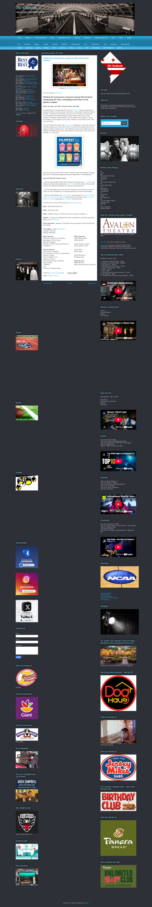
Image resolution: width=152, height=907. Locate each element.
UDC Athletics (105, 599)
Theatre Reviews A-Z (101, 38)
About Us (28, 38)
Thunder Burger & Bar (30, 82)
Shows (71, 48)
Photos (46, 48)
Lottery (52, 38)
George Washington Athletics (109, 598)
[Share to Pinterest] (76, 273)
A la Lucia (28, 97)
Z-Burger (29, 102)
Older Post (91, 283)
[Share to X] (72, 273)
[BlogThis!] (70, 273)
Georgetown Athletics (107, 596)
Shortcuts (77, 38)
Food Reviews (95, 44)
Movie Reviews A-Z (64, 38)
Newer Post (47, 283)
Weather (129, 38)
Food (85, 44)
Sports (79, 48)
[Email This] (68, 273)
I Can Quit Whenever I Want (72, 88)
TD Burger (26, 110)
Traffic (121, 38)
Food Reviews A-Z (40, 38)
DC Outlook (26, 7)
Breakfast (27, 44)
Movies (20, 48)
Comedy (45, 44)
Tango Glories (69, 125)
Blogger (86, 903)
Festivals (50, 275)
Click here (19, 113)
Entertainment (75, 44)
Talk (87, 48)
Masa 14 (26, 80)
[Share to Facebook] (74, 273)
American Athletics (106, 593)
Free (105, 44)
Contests (55, 44)
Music (38, 48)
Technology (95, 48)
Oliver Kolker (71, 184)
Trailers (119, 48)
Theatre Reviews (108, 48)
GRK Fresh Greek (28, 96)
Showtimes (87, 38)
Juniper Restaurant (31, 79)
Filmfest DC (58, 93)
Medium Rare (31, 91)
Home (19, 38)
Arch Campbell (87, 182)
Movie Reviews (125, 44)
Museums (29, 48)
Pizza (54, 48)
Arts (19, 44)
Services (62, 48)
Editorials (64, 44)
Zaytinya (26, 108)
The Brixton (67, 199)
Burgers (36, 44)
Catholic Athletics (106, 595)
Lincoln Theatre (66, 195)
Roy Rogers (29, 90)
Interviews (114, 44)
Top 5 (113, 38)
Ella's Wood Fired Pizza (30, 104)
